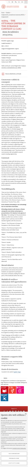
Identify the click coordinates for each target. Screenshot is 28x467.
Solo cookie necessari (14, 453)
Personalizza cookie (14, 458)
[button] (23, 7)
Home (2, 12)
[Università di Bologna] (10, 6)
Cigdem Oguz (10, 41)
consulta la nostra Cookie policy (19, 448)
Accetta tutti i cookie (14, 463)
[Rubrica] (12, 2)
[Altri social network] (24, 411)
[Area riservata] (19, 2)
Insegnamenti (4, 17)
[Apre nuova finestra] (4, 411)
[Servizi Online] (16, 2)
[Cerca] (9, 2)
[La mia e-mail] (22, 2)
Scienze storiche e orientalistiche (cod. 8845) (13, 67)
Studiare (8, 12)
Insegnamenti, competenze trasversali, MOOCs (13, 15)
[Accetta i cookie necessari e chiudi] (26, 414)
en (26, 2)
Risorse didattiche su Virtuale (13, 74)
